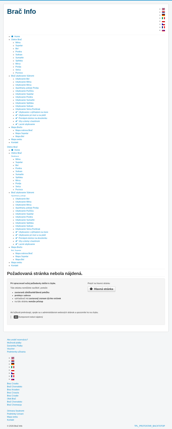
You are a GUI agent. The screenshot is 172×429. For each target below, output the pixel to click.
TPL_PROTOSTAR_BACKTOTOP (149, 426)
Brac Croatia (12, 383)
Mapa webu (16, 262)
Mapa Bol (19, 136)
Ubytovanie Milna (23, 82)
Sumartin (19, 58)
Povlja (18, 67)
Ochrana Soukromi (15, 411)
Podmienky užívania (16, 352)
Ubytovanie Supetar (24, 94)
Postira (18, 51)
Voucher (11, 349)
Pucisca (19, 73)
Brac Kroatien (13, 389)
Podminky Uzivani (15, 414)
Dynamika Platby (15, 346)
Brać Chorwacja (14, 405)
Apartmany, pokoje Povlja (27, 88)
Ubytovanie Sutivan (24, 106)
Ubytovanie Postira (24, 97)
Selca (18, 70)
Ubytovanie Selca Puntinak (27, 109)
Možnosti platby (14, 343)
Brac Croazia (13, 392)
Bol (16, 48)
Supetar (19, 45)
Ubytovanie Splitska (24, 103)
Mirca (17, 64)
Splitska (19, 61)
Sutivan (18, 54)
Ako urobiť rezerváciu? (17, 340)
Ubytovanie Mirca (23, 85)
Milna (17, 42)
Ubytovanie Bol (22, 79)
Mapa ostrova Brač (24, 130)
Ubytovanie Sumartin (25, 100)
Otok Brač (11, 399)
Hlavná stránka (103, 289)
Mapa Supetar (21, 133)
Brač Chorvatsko (14, 386)
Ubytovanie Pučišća (24, 91)
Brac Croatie (12, 396)
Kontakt (14, 265)
